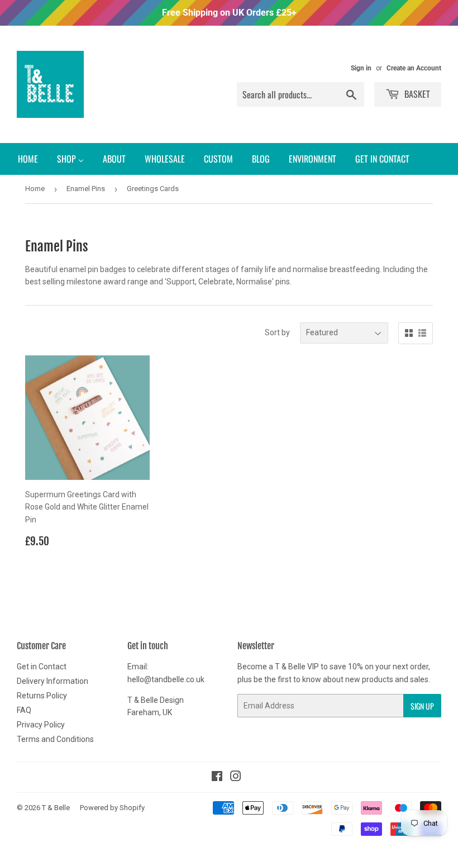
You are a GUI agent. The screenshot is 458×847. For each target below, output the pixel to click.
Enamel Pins (85, 188)
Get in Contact (41, 666)
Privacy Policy (41, 724)
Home (35, 188)
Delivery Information (52, 681)
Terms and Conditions (55, 739)
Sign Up (422, 706)
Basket (416, 94)
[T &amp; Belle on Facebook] (217, 777)
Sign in (361, 68)
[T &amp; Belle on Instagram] (235, 777)
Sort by (277, 332)
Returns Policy (42, 695)
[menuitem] (27, 159)
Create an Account (414, 68)
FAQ (24, 710)
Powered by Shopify (112, 807)
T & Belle (56, 807)
